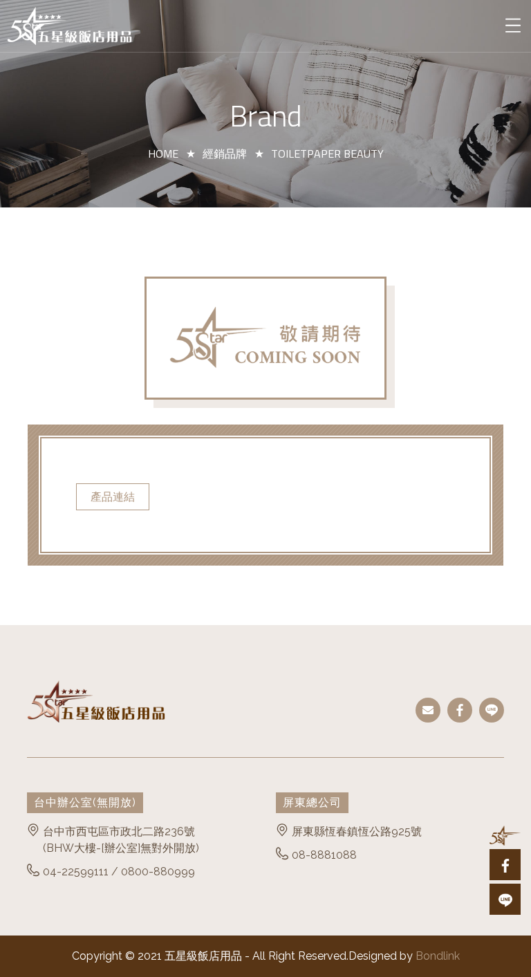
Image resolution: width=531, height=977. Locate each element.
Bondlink (438, 955)
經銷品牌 (225, 153)
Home (163, 153)
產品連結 (113, 496)
